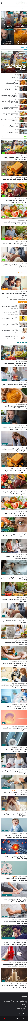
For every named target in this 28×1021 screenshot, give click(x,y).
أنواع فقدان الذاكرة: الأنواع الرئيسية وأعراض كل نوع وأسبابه (16, 879)
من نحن (24, 1006)
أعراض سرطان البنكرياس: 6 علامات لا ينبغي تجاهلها (7, 26)
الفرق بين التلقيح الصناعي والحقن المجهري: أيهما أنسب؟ (17, 707)
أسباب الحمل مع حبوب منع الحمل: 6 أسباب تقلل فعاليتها (14, 772)
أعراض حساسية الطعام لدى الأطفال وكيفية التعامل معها (10, 313)
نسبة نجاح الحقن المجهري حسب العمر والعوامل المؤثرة (16, 858)
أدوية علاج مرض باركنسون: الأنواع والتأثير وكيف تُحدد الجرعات (14, 793)
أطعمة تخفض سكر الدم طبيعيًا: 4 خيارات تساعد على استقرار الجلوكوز (10, 108)
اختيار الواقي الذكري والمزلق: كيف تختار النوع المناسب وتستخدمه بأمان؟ (15, 965)
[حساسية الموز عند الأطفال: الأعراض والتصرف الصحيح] (23, 318)
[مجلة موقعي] (20, 3)
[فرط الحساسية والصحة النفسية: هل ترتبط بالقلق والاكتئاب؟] (23, 95)
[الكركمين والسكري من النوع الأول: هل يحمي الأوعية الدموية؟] (20, 36)
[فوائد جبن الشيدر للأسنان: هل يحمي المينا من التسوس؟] (23, 101)
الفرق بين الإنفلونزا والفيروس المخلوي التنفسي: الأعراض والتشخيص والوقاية (15, 943)
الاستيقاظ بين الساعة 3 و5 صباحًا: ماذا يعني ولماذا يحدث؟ (10, 132)
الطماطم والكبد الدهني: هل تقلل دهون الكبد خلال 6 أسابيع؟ (10, 114)
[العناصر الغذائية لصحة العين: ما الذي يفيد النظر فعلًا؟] (23, 119)
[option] (14, 28)
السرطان (10, 12)
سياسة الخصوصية (22, 1010)
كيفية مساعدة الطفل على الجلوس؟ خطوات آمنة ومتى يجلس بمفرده (16, 836)
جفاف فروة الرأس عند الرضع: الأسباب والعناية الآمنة (9, 331)
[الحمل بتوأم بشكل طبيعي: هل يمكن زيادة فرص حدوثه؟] (23, 324)
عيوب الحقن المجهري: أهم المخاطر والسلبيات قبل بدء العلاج (16, 750)
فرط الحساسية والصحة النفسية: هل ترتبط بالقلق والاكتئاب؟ (9, 96)
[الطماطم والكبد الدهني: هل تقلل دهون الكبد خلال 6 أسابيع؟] (23, 113)
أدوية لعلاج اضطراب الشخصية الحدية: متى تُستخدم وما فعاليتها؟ (14, 664)
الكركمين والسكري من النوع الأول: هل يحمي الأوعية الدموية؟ (20, 43)
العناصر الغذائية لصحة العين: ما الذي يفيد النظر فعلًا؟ (9, 120)
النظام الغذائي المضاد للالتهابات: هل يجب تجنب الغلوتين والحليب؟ (14, 986)
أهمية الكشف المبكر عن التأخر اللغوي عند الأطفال (14, 294)
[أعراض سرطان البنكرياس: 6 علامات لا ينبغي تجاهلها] (7, 19)
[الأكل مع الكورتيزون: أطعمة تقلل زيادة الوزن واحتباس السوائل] (20, 19)
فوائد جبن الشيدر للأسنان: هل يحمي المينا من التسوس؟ (10, 102)
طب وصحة (24, 47)
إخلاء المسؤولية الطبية (21, 1008)
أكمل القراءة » (22, 302)
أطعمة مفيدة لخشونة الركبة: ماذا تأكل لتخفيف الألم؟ (15, 266)
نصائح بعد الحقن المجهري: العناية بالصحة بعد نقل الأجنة (15, 729)
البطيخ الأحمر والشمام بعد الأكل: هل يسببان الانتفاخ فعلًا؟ (14, 244)
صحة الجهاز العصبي (8, 29)
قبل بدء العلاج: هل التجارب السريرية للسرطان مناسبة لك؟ (10, 126)
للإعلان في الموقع (22, 1013)
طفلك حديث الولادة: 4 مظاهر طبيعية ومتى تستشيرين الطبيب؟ (10, 337)
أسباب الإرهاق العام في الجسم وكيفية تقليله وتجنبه (15, 815)
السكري (24, 29)
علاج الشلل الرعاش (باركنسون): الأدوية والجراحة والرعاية (15, 922)
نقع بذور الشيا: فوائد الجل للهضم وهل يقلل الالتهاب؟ (15, 643)
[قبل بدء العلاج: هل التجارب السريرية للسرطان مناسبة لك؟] (23, 125)
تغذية (25, 12)
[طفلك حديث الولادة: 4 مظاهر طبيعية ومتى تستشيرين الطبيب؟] (23, 336)
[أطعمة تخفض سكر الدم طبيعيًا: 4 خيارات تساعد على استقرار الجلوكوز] (23, 107)
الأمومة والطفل (21, 272)
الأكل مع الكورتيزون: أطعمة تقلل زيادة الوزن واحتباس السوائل (20, 26)
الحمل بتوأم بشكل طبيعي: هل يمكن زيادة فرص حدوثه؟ (9, 325)
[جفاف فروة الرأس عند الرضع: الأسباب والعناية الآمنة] (23, 330)
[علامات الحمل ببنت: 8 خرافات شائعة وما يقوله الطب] (23, 306)
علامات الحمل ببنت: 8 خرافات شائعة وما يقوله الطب (9, 307)
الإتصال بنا (24, 1004)
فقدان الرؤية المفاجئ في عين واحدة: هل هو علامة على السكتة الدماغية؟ (7, 44)
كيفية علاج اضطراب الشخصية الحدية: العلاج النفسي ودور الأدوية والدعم (14, 686)
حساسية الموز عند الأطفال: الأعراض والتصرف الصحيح (10, 319)
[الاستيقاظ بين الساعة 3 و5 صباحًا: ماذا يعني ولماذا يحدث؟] (23, 131)
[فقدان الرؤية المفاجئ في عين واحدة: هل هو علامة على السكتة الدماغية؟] (7, 36)
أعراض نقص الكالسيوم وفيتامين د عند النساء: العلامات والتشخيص (15, 901)
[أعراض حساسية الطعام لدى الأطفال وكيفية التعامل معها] (23, 312)
